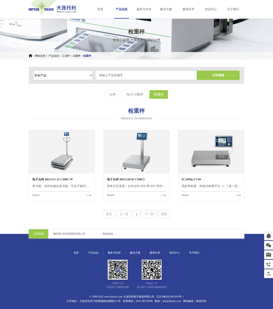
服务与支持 (143, 9)
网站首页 (40, 55)
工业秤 (66, 55)
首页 (100, 9)
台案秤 (76, 55)
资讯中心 (211, 9)
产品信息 (122, 9)
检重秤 (87, 55)
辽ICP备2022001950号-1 (170, 296)
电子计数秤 (134, 94)
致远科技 (108, 233)
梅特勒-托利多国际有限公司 (69, 233)
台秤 (112, 94)
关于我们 (233, 9)
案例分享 (188, 9)
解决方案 (166, 9)
